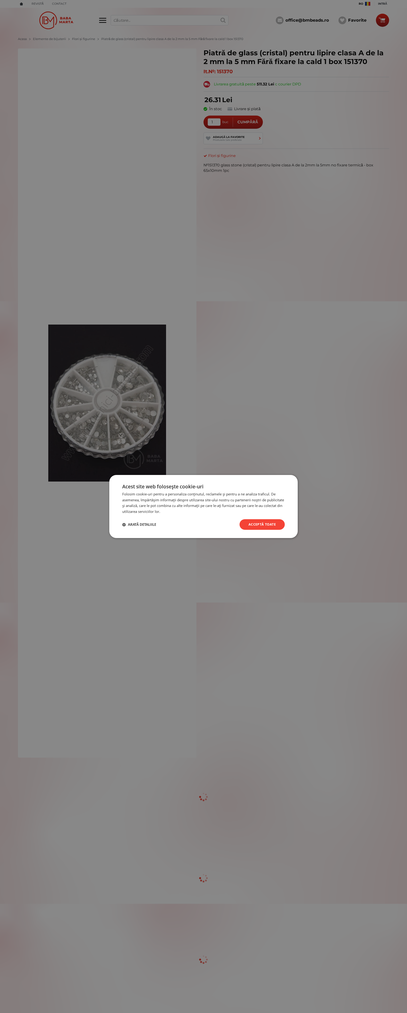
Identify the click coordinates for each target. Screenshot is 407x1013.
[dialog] (203, 506)
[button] (139, 524)
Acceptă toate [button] (262, 524)
